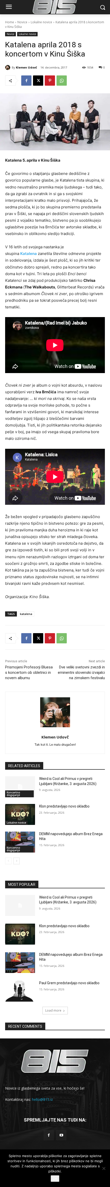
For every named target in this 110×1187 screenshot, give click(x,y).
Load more (53, 1010)
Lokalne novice (41, 22)
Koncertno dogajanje (13, 794)
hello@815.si (42, 1099)
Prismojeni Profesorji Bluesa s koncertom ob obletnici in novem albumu (29, 672)
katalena (26, 614)
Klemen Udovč (26, 67)
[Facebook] (26, 80)
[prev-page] (8, 861)
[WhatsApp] (62, 80)
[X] (38, 80)
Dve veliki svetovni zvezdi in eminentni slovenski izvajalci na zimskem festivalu (81, 672)
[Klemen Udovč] (8, 67)
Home (9, 22)
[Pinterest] (50, 80)
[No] (103, 1168)
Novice (22, 22)
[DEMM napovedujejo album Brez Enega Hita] (20, 842)
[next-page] (16, 861)
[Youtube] (61, 1135)
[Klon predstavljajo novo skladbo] (20, 814)
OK (55, 1179)
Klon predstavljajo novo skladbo (64, 806)
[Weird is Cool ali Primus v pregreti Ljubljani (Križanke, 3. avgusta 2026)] (20, 786)
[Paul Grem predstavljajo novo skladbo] (20, 991)
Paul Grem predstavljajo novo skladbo (69, 983)
